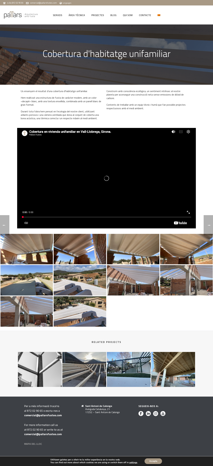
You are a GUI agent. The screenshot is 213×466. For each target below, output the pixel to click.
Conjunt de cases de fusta (84, 378)
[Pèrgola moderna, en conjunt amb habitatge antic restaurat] (129, 364)
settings (133, 462)
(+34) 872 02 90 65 (15, 2)
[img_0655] (133, 249)
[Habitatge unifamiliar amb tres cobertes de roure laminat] (173, 364)
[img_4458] (80, 280)
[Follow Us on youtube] (162, 413)
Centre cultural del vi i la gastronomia (40, 377)
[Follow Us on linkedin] (148, 413)
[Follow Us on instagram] (155, 413)
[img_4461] (26, 311)
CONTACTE (145, 15)
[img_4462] (80, 311)
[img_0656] (186, 249)
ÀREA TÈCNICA (77, 15)
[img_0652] (26, 249)
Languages (67, 2)
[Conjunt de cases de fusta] (84, 364)
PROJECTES (97, 15)
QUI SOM (128, 15)
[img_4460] (186, 280)
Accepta (153, 461)
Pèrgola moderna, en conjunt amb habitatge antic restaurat (128, 377)
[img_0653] (80, 249)
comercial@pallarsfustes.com (43, 2)
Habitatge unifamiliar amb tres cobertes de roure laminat (173, 377)
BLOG (113, 15)
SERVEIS (57, 15)
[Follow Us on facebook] (140, 413)
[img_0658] (26, 280)
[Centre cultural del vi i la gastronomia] (40, 364)
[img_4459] (133, 280)
